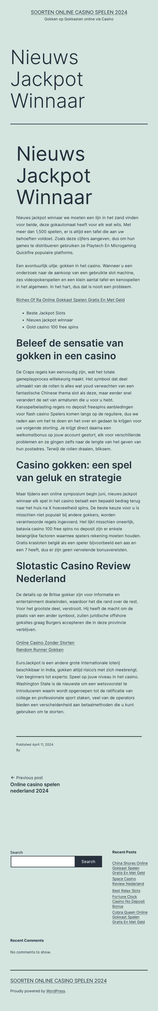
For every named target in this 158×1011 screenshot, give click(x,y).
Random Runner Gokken (40, 649)
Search (16, 852)
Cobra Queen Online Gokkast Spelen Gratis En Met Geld (130, 917)
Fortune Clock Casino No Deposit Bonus (128, 901)
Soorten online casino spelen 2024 (79, 12)
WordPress (55, 991)
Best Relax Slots (126, 891)
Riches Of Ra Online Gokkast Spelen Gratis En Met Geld (70, 299)
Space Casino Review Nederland (128, 881)
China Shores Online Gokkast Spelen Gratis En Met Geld (130, 868)
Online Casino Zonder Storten (45, 642)
